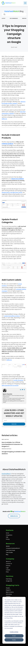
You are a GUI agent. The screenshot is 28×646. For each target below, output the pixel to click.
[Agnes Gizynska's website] (24, 390)
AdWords (4, 119)
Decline (14, 639)
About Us (8, 561)
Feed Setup (9, 579)
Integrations (9, 535)
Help (7, 537)
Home (7, 533)
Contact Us (9, 563)
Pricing (7, 539)
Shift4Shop (9, 594)
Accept (14, 635)
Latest (3, 18)
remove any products (17, 179)
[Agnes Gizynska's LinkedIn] (20, 390)
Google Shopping (18, 380)
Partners (8, 565)
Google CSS (9, 581)
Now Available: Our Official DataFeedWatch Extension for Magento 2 (12, 444)
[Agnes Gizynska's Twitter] (22, 389)
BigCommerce (10, 592)
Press (7, 572)
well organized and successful (10, 385)
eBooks (24, 18)
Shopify (8, 588)
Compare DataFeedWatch (13, 548)
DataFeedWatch (6, 473)
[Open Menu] (25, 3)
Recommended (14, 18)
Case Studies (9, 552)
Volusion (8, 596)
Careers (8, 570)
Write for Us (14, 516)
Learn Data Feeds (10, 550)
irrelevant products (7, 143)
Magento (8, 590)
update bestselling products (12, 316)
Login (7, 567)
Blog (21, 11)
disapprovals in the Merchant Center (12, 192)
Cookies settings (14, 631)
